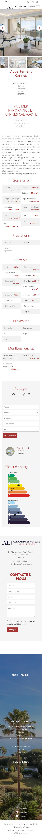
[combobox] (21, 407)
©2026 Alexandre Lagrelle (13, 824)
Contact (21, 126)
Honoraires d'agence (22, 827)
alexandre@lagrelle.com (22, 564)
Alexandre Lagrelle (21, 720)
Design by (23, 833)
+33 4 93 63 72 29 (22, 561)
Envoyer (12, 630)
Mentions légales (32, 824)
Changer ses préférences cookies (22, 830)
